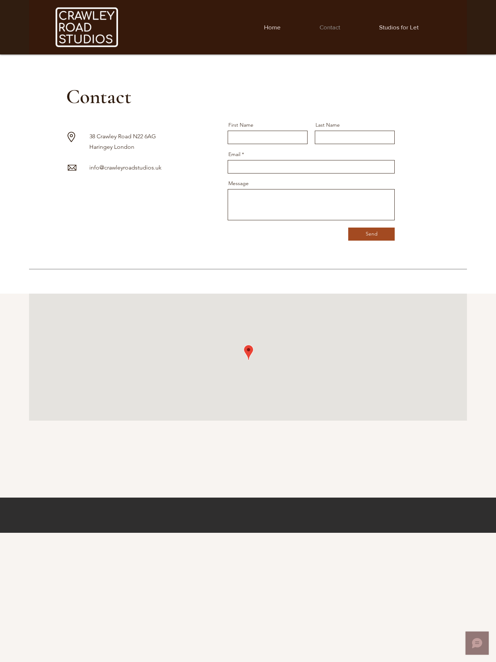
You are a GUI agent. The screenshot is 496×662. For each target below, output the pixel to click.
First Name (240, 124)
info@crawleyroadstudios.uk (125, 167)
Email (234, 154)
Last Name (328, 124)
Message (238, 183)
